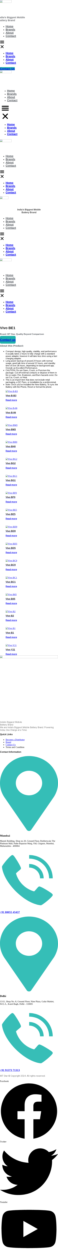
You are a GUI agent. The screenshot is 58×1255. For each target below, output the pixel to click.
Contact (11, 35)
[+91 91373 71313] (29, 1065)
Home (9, 26)
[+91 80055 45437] (29, 907)
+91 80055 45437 (10, 912)
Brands (10, 29)
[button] (2, 44)
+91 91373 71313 (10, 1070)
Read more (11, 400)
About (10, 32)
